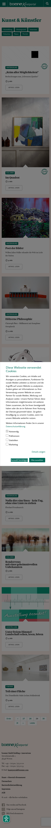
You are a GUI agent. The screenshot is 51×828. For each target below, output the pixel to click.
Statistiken (13, 440)
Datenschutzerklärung (15, 426)
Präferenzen (13, 436)
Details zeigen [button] (38, 451)
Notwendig (13, 431)
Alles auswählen (37, 460)
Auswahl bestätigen (19, 460)
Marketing (13, 444)
